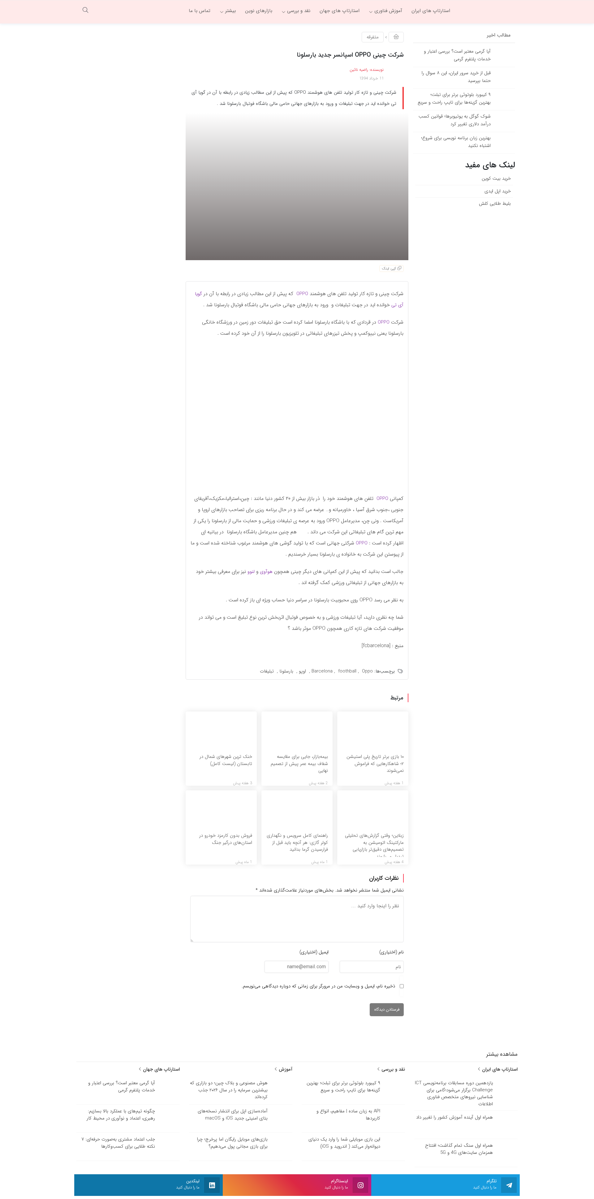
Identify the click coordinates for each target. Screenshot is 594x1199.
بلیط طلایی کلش (495, 203)
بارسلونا (286, 671)
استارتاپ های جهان (160, 1069)
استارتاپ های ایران (499, 1069)
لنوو (251, 571)
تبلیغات (267, 671)
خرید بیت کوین (496, 178)
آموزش (284, 1069)
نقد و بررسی (392, 1069)
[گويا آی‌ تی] (487, 11)
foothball (347, 671)
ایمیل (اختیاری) (314, 952)
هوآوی (266, 571)
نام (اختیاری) (391, 952)
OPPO (302, 294)
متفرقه (373, 37)
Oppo (367, 671)
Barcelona (322, 671)
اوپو (302, 671)
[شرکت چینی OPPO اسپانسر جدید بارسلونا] (297, 186)
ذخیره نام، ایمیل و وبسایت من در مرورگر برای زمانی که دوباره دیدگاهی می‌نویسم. (318, 986)
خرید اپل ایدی (497, 191)
